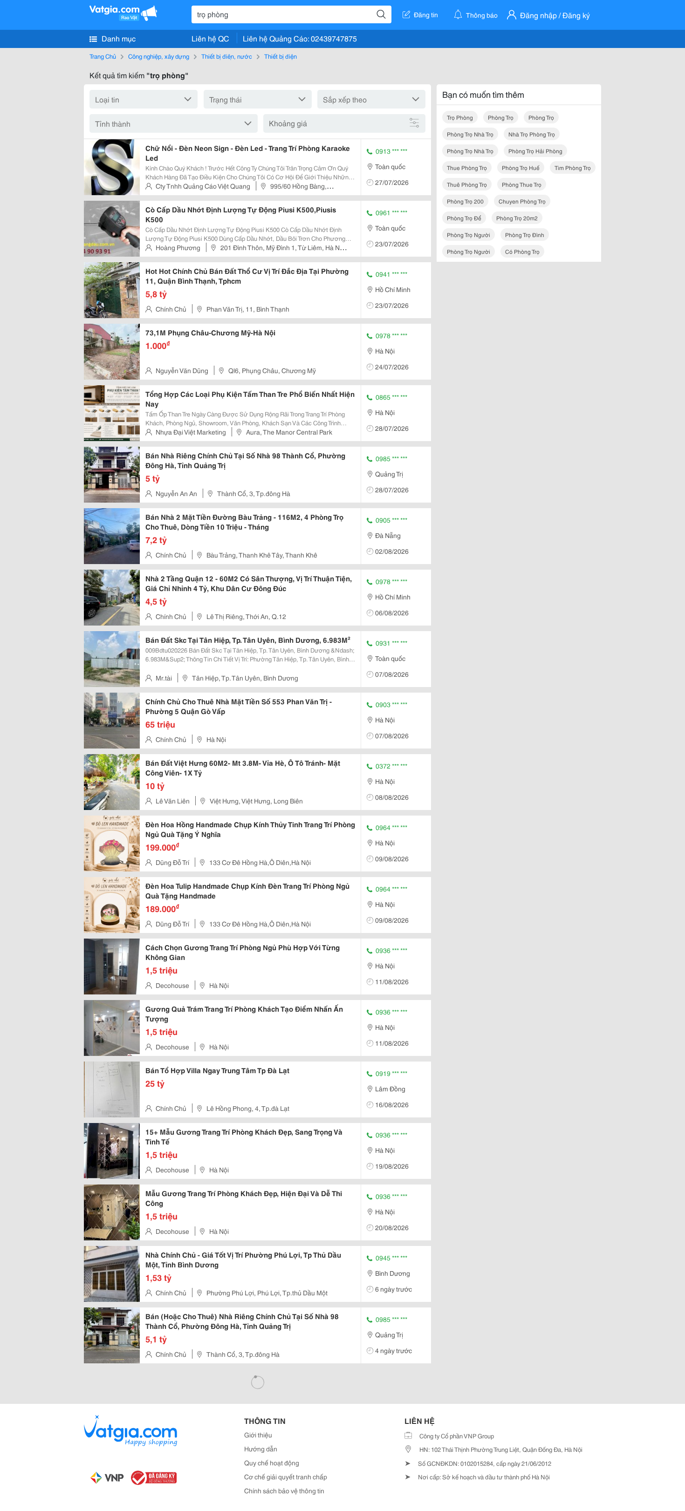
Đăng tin (426, 14)
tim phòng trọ (573, 167)
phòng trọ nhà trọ (470, 134)
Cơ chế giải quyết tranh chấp (285, 1476)
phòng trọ (501, 117)
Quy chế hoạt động (271, 1462)
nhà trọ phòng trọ (531, 134)
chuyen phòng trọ (522, 201)
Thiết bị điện (280, 56)
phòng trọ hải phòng (535, 151)
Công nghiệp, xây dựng (158, 56)
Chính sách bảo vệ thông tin (284, 1490)
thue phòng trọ (467, 167)
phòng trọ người (468, 234)
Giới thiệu (258, 1434)
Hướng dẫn (260, 1448)
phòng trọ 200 (465, 201)
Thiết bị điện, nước (226, 56)
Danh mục (118, 38)
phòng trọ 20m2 (517, 218)
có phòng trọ (522, 251)
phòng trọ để (464, 218)
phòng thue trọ (521, 184)
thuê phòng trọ (467, 184)
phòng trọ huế (521, 167)
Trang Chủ (102, 56)
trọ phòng (460, 117)
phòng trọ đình (524, 234)
